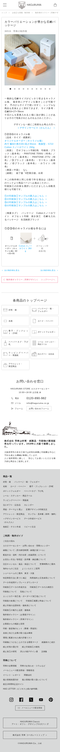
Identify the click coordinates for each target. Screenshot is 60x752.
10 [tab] (49, 87)
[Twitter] (31, 700)
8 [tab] (40, 87)
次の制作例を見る (12, 270)
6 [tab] (32, 87)
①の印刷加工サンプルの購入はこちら (24, 196)
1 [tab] (10, 87)
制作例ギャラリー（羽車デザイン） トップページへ (30, 280)
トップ (4, 13)
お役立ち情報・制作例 (21, 13)
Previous (16, 59)
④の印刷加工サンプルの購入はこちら (24, 205)
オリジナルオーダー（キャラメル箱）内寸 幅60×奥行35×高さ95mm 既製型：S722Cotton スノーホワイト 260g (29, 144)
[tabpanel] (30, 59)
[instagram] (11, 700)
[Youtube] (41, 700)
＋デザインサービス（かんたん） (34, 128)
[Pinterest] (51, 700)
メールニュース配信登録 (32, 708)
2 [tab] (14, 87)
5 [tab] (27, 87)
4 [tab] (23, 87)
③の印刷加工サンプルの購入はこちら (24, 202)
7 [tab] (36, 87)
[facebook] (21, 700)
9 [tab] (45, 87)
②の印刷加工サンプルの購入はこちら (24, 199)
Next (44, 59)
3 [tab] (19, 87)
